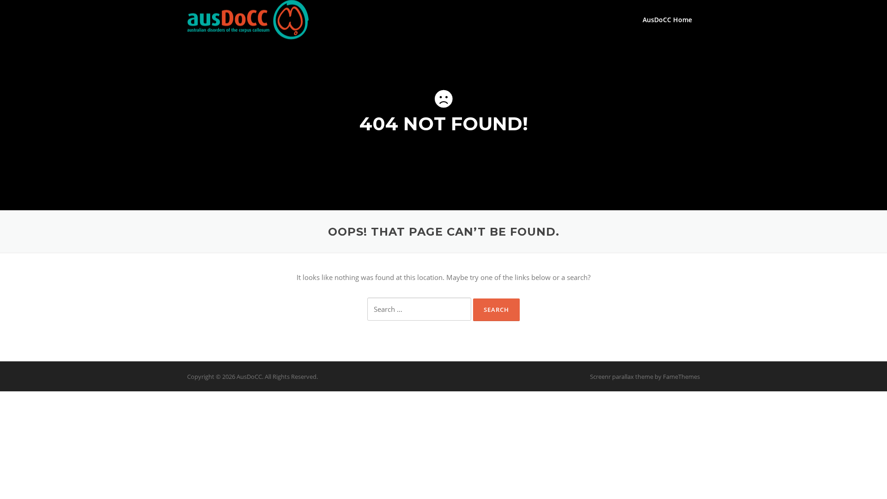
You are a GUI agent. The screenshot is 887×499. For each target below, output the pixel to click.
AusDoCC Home (667, 19)
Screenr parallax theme (621, 376)
